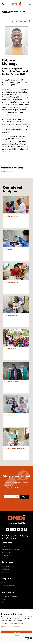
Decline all (16, 635)
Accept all (17, 632)
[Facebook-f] (25, 529)
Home (4, 11)
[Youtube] (14, 529)
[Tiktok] (22, 529)
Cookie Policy (17, 626)
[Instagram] (11, 529)
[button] (12, 21)
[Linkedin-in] (7, 529)
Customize (4, 626)
